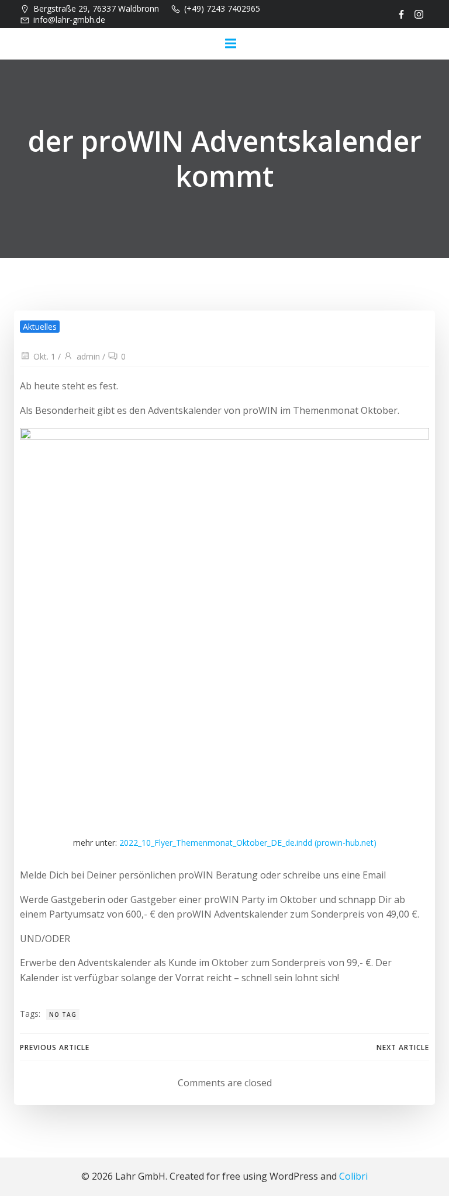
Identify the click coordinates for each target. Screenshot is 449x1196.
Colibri (353, 1176)
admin (88, 356)
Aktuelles (40, 326)
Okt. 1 (44, 356)
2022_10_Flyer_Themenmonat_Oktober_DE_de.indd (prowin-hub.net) (248, 842)
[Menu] (230, 44)
